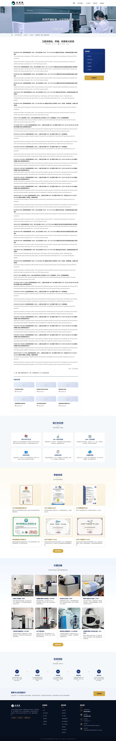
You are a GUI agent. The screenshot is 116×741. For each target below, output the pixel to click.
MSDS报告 (64, 729)
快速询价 (94, 78)
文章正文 (89, 56)
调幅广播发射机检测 (23, 373)
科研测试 (64, 727)
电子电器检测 (65, 721)
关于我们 (88, 3)
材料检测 (64, 713)
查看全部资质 (58, 551)
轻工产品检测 (65, 724)
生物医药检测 (65, 718)
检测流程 (89, 69)
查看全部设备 (58, 644)
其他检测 (26, 35)
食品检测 (64, 710)
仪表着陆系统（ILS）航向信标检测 (40, 373)
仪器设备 (102, 3)
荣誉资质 (95, 3)
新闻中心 (45, 724)
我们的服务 (81, 3)
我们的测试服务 (18, 35)
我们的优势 (89, 59)
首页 (74, 3)
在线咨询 (99, 693)
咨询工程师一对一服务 (58, 29)
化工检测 (64, 715)
